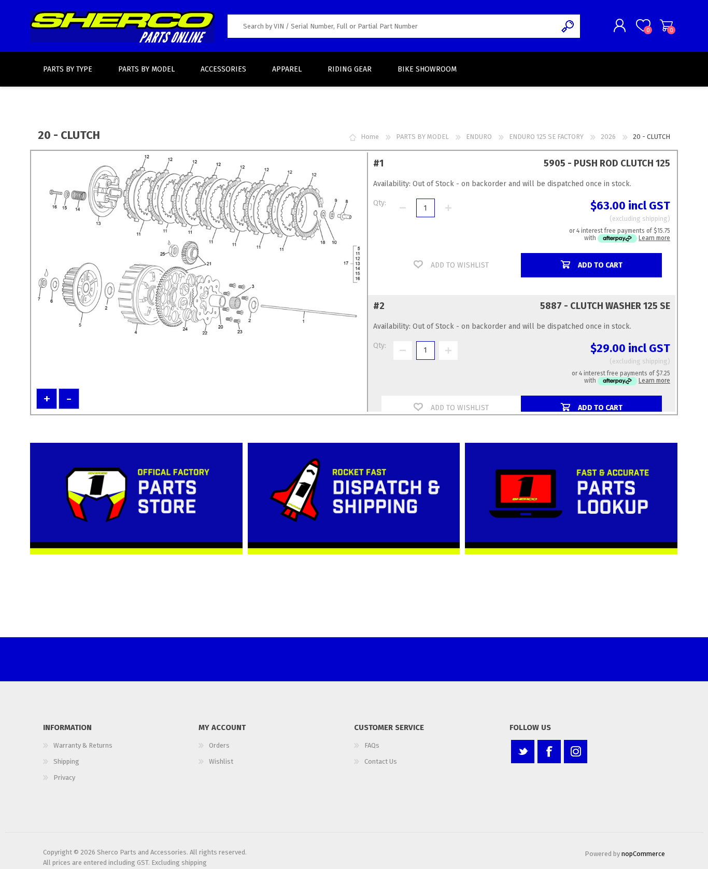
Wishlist (221, 761)
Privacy (64, 777)
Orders (219, 745)
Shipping (66, 761)
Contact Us (380, 761)
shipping (655, 218)
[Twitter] (522, 751)
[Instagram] (575, 751)
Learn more (654, 238)
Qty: (379, 203)
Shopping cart (666, 25)
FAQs (371, 745)
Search (568, 26)
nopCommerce (643, 854)
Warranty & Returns (82, 745)
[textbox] (392, 26)
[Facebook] (549, 751)
